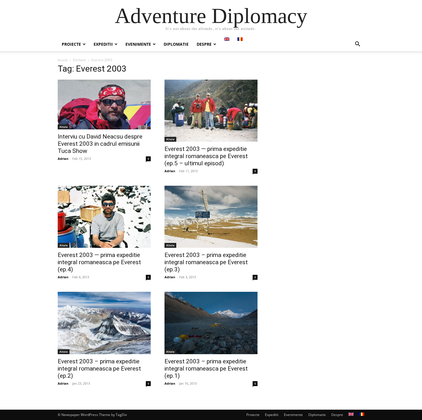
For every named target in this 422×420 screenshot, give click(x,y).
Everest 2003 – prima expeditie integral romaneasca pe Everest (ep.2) (99, 368)
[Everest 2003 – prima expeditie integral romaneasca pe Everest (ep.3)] (211, 217)
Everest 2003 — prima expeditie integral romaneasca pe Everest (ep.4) (99, 262)
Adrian (63, 158)
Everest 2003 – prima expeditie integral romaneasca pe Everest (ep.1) (206, 368)
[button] (357, 44)
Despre (204, 44)
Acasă (62, 59)
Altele (63, 127)
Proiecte (71, 44)
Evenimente (138, 44)
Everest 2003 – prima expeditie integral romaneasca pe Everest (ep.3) (206, 262)
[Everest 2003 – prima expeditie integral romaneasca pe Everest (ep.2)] (104, 323)
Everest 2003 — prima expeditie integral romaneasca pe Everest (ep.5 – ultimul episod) (206, 156)
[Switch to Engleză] (226, 39)
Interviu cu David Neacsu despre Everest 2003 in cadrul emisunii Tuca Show (100, 143)
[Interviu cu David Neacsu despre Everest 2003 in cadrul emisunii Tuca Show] (104, 104)
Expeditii (103, 44)
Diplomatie (176, 44)
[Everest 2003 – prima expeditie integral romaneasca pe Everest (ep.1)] (211, 323)
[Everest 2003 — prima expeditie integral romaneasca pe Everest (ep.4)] (104, 217)
